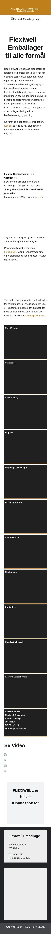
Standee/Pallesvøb (14, 642)
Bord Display (11, 398)
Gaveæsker (10, 363)
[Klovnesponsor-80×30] (25, 811)
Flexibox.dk (11, 572)
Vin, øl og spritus (13, 502)
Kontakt (8, 126)
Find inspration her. (35, 315)
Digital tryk (10, 607)
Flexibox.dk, (10, 252)
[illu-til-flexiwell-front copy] (25, 206)
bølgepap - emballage (16, 467)
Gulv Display (11, 328)
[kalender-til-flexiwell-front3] (25, 268)
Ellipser (9, 432)
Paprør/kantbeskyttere (16, 677)
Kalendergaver (12, 537)
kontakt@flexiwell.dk (25, 11)
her (41, 197)
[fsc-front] (25, 142)
